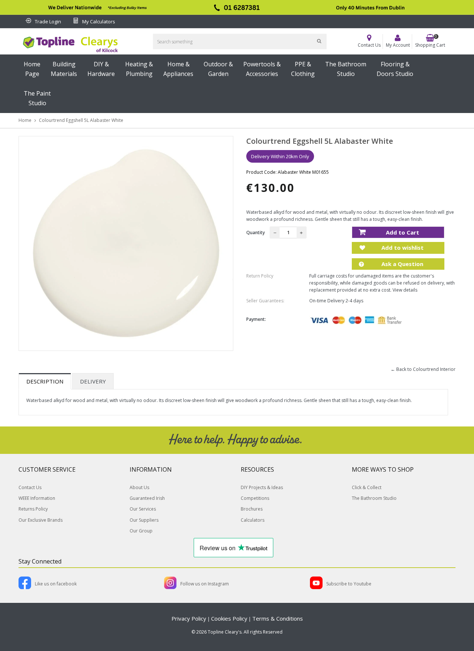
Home (25, 120)
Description (44, 381)
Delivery (93, 381)
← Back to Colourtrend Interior (423, 369)
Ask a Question (401, 264)
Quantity (255, 232)
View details (405, 290)
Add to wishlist (402, 247)
